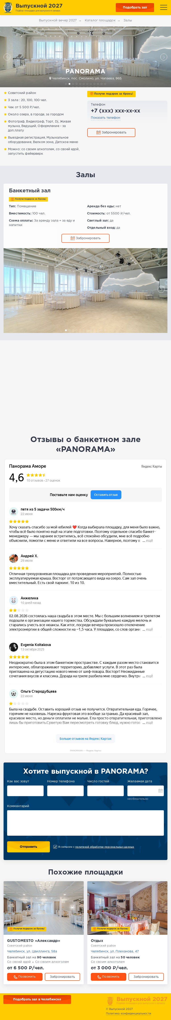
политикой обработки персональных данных (104, 846)
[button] (7, 56)
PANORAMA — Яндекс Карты (85, 750)
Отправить (28, 846)
